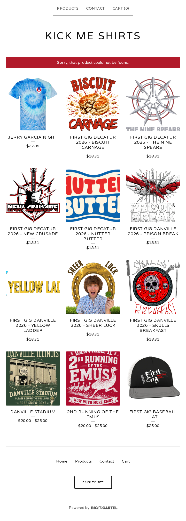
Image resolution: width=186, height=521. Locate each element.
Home (61, 461)
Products (67, 8)
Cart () (121, 8)
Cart (126, 461)
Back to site (93, 482)
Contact (95, 8)
